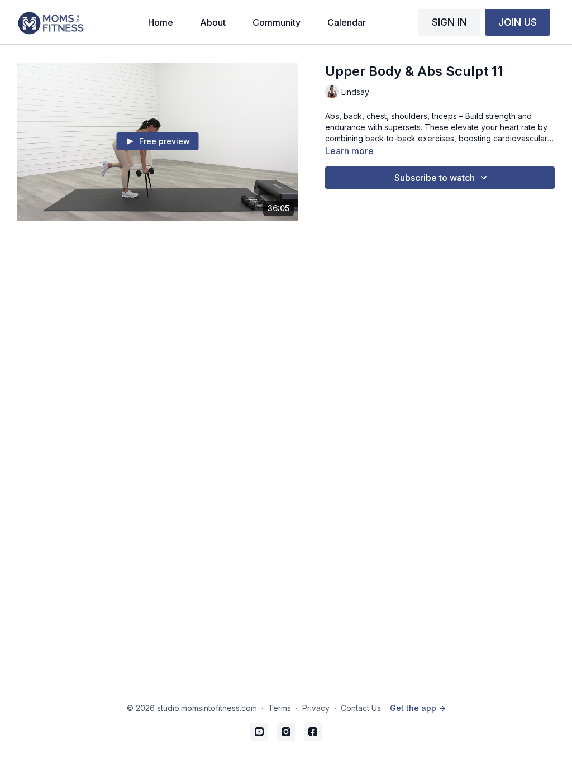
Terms (279, 708)
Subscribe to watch (434, 177)
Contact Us (361, 708)
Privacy (316, 708)
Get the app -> (418, 708)
